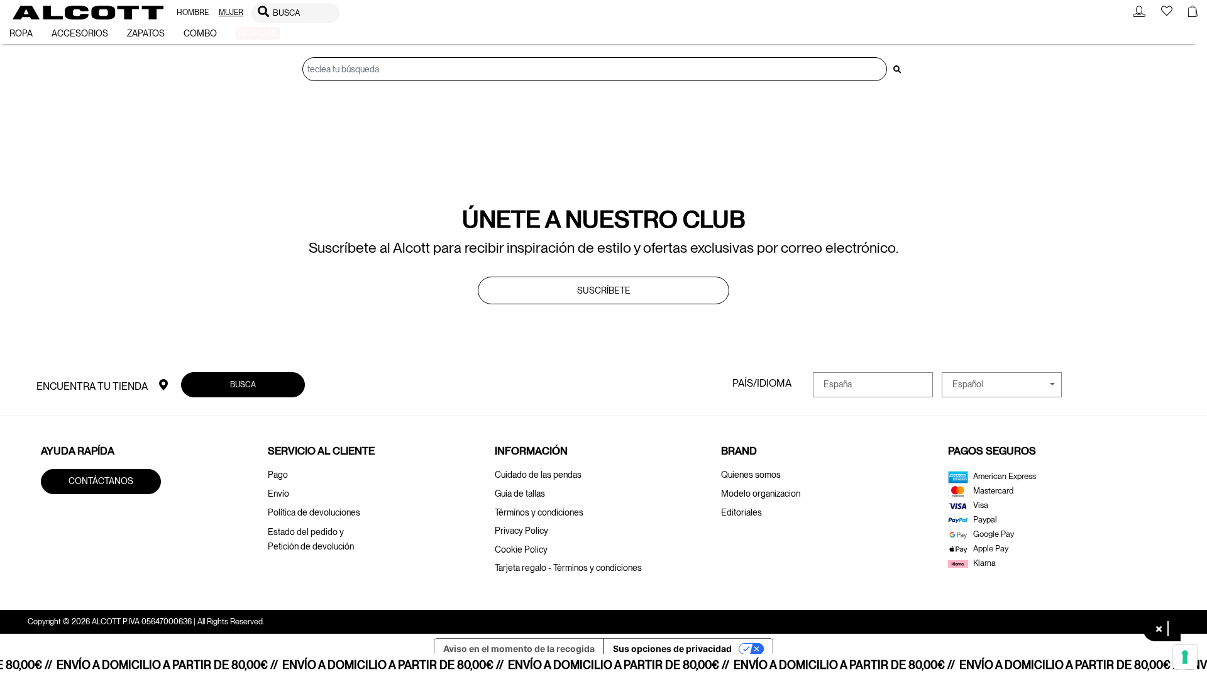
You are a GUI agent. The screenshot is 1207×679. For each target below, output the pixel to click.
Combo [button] (200, 33)
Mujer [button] (231, 12)
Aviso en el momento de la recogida (519, 648)
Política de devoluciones (314, 512)
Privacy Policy (521, 531)
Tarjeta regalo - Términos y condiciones (568, 568)
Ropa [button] (21, 33)
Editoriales (741, 512)
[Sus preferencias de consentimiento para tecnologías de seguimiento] (1185, 657)
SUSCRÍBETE (604, 290)
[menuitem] (192, 13)
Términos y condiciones (539, 512)
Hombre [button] (193, 12)
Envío (278, 494)
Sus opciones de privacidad (672, 648)
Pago (278, 475)
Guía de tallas (520, 494)
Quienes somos (751, 475)
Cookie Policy (521, 549)
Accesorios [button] (80, 33)
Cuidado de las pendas (538, 475)
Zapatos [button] (146, 33)
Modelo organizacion (760, 494)
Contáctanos (101, 481)
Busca (243, 384)
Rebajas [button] (258, 33)
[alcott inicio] (88, 12)
